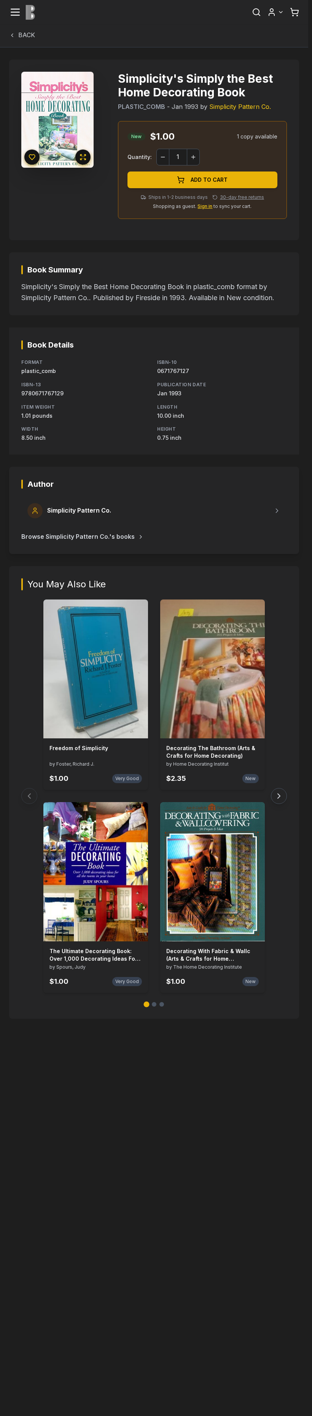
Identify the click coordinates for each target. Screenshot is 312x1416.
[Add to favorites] (32, 157)
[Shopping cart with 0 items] (294, 12)
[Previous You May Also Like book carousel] (29, 796)
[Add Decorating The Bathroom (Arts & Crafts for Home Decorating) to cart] (254, 727)
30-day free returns (242, 197)
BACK (26, 35)
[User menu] (275, 12)
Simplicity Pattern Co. (240, 106)
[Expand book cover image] (83, 157)
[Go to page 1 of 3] (147, 1004)
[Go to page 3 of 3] (161, 1004)
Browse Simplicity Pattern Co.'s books (78, 536)
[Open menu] (15, 12)
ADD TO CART (209, 179)
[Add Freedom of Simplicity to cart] (137, 727)
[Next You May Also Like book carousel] (279, 796)
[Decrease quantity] (163, 157)
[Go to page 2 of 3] (154, 1004)
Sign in (204, 206)
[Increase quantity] (193, 157)
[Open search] (256, 12)
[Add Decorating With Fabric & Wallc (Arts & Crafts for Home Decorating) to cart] (254, 930)
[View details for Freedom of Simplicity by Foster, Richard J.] (95, 669)
